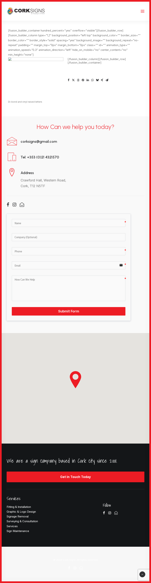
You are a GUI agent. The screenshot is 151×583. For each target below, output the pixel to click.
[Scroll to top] (142, 574)
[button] (68, 80)
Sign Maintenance (18, 531)
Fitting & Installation (19, 507)
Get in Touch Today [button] (75, 477)
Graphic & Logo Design (21, 511)
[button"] (8, 205)
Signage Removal (18, 516)
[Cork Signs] (26, 11)
